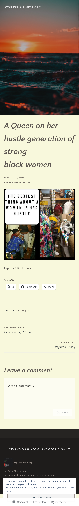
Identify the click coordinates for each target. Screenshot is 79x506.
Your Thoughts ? (22, 310)
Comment (62, 412)
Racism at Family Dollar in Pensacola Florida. (31, 475)
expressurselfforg (17, 182)
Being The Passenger (18, 471)
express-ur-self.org (23, 7)
